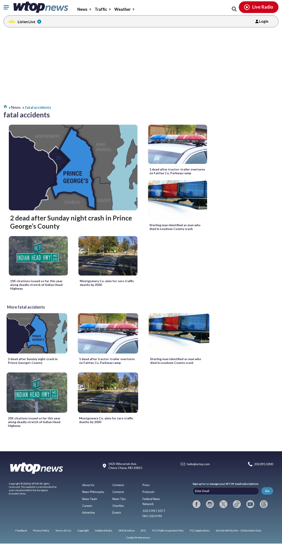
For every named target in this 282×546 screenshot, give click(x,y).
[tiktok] (237, 504)
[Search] (234, 9)
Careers (87, 505)
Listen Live (26, 22)
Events (116, 512)
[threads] (264, 504)
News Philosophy (93, 492)
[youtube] (250, 504)
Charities (118, 505)
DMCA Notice (127, 530)
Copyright (83, 530)
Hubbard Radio (103, 530)
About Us (88, 485)
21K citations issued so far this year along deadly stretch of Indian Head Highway (36, 284)
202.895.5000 (263, 464)
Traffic (101, 9)
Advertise (88, 512)
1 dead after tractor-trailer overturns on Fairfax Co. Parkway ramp (177, 171)
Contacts (118, 492)
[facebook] (196, 504)
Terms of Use (63, 530)
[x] (223, 504)
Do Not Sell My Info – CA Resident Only (238, 530)
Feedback (21, 530)
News (82, 9)
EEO (143, 530)
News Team (89, 499)
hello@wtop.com (198, 464)
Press (146, 485)
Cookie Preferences (138, 537)
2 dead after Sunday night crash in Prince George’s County (71, 222)
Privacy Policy (41, 530)
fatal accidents (38, 107)
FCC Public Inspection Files (168, 530)
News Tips (119, 499)
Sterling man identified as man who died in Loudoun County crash (174, 227)
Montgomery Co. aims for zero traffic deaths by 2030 (107, 283)
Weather (122, 9)
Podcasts (148, 492)
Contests (118, 485)
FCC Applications (200, 530)
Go (267, 491)
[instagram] (210, 504)
